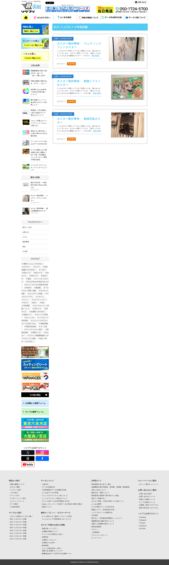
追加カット (28, 314)
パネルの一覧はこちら (32, 58)
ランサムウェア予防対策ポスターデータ (56, 519)
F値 (42, 303)
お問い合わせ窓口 (145, 494)
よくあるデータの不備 (50, 493)
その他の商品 (35, 395)
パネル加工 (14, 493)
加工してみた (27, 227)
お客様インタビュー (49, 540)
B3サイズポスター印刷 (18, 527)
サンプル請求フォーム (34, 412)
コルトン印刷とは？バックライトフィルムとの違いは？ (39, 123)
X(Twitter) (142, 517)
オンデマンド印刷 (35, 294)
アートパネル (15, 495)
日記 (24, 246)
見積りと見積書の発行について (103, 524)
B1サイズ (38, 273)
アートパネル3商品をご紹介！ (53, 534)
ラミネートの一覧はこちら (33, 45)
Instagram (142, 520)
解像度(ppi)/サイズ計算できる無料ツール (57, 553)
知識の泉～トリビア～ (50, 528)
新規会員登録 (96, 527)
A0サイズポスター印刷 (18, 530)
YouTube (142, 528)
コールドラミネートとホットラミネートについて (39, 167)
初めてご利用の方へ (99, 498)
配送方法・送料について (100, 493)
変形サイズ (37, 332)
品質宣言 (45, 537)
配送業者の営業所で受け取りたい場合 (105, 495)
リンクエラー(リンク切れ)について (54, 498)
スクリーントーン (39, 300)
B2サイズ (27, 273)
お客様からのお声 (48, 543)
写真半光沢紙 (31, 326)
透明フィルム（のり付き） (33, 264)
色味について (47, 507)
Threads (142, 523)
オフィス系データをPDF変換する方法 (55, 501)
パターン (40, 297)
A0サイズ (34, 276)
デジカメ (27, 267)
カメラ (37, 267)
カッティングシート (17, 501)
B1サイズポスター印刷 (18, 522)
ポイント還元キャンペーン (148, 484)
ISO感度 (27, 306)
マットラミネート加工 (34, 329)
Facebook (142, 526)
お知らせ (25, 232)
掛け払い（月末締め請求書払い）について (107, 518)
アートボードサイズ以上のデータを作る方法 (39, 142)
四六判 (28, 288)
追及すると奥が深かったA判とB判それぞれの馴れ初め (39, 133)
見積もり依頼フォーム (147, 499)
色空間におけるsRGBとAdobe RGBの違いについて (38, 92)
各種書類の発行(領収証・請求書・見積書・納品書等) (111, 487)
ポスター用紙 (15, 487)
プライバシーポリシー (100, 535)
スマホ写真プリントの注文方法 (103, 507)
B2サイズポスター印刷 (18, 525)
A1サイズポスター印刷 (18, 533)
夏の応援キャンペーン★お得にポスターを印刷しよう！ (39, 102)
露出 (29, 279)
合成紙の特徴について (50, 531)
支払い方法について (99, 490)
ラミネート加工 (15, 490)
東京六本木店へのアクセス (148, 508)
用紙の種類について (17, 484)
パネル (43, 270)
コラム (24, 237)
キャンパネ (30, 317)
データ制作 (14, 504)
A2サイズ (37, 308)
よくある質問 (96, 504)
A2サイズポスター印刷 (18, 536)
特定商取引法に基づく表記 (101, 484)
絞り (34, 303)
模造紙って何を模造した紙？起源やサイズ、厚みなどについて (39, 112)
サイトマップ (96, 538)
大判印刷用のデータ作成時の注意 (54, 490)
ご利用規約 (96, 532)
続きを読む (96, 56)
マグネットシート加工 (18, 498)
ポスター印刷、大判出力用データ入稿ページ (108, 501)
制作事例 (71, 64)
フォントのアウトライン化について (55, 495)
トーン (26, 300)
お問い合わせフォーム (147, 496)
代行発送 (95, 515)
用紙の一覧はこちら (31, 31)
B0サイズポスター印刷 (18, 519)
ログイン (95, 529)
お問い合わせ (142, 2)
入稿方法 (45, 484)
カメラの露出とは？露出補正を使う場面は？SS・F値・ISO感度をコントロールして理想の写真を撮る (39, 154)
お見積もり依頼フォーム (35, 403)
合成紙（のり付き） (38, 311)
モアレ (26, 303)
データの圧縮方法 (48, 487)
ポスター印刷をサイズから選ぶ (21, 516)
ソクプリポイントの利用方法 (102, 512)
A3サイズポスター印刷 (18, 539)
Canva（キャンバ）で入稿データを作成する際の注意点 (62, 504)
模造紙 (38, 288)
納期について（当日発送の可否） (104, 510)
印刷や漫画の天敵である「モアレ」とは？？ (39, 82)
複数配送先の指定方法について (103, 521)
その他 (24, 251)
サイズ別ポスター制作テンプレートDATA (57, 516)
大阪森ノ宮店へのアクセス (148, 505)
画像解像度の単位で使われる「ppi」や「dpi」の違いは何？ (39, 73)
